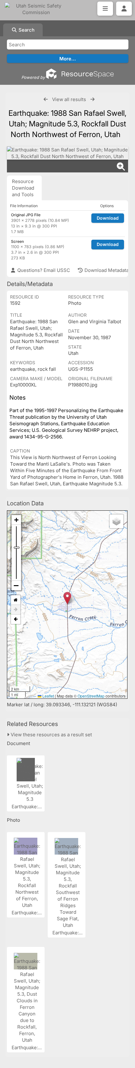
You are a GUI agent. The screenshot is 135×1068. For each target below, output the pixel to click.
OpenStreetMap (91, 695)
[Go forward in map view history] (15, 610)
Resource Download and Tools (23, 187)
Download (108, 218)
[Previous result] (45, 99)
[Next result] (92, 99)
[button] (67, 598)
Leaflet (47, 695)
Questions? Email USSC (43, 270)
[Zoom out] (16, 585)
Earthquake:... (27, 807)
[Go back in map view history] (15, 619)
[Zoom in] (16, 520)
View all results (69, 99)
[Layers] (116, 521)
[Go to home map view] (15, 600)
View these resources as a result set (50, 735)
